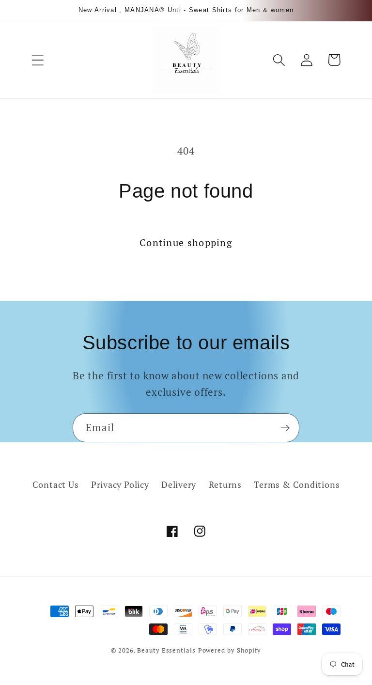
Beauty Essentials (166, 650)
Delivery (178, 484)
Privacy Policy (120, 484)
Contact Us (55, 484)
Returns (225, 484)
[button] (37, 60)
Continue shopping (186, 242)
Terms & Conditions (297, 484)
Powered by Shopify (229, 650)
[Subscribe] (285, 428)
